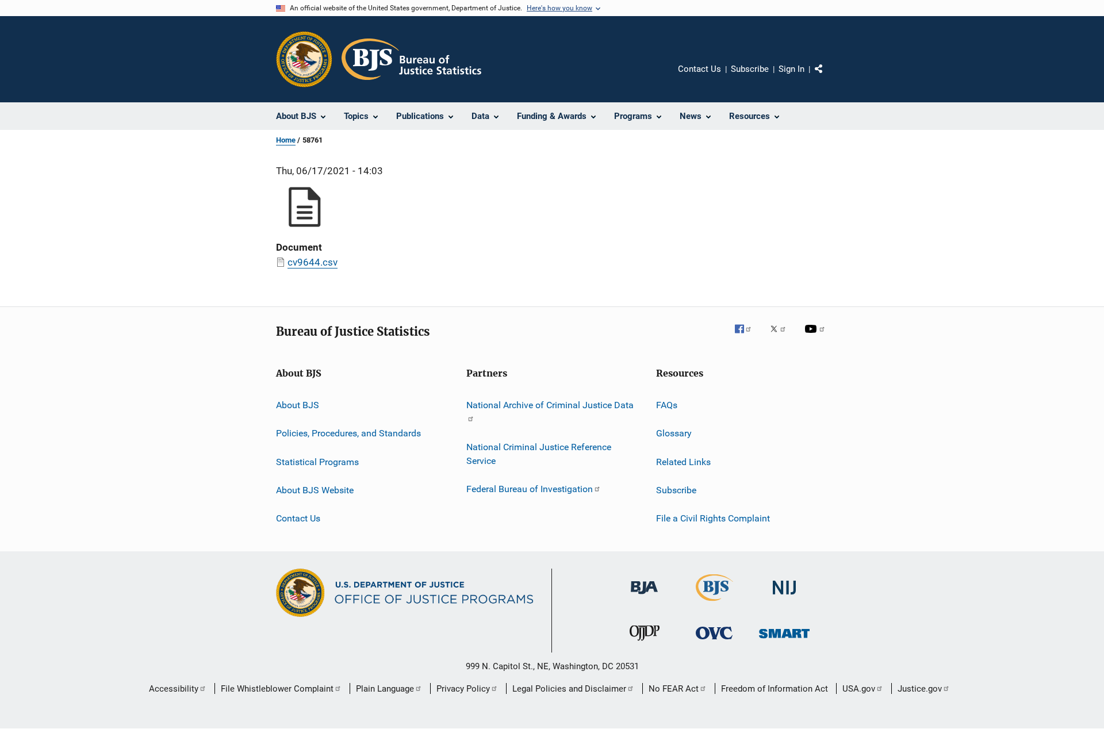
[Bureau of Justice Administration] (644, 596)
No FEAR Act (674, 689)
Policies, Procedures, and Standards (348, 433)
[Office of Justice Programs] (304, 59)
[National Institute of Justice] (784, 596)
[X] (782, 337)
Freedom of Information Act (774, 689)
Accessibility (173, 689)
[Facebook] (747, 337)
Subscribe (750, 69)
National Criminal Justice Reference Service (538, 454)
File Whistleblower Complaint (277, 689)
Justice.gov (920, 689)
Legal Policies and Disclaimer (569, 689)
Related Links (683, 461)
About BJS (297, 405)
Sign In (791, 69)
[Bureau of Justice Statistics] (714, 603)
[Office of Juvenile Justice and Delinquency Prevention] (645, 643)
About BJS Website (315, 490)
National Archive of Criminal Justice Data (550, 405)
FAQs (666, 405)
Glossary (674, 433)
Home (286, 140)
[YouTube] (816, 337)
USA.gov (858, 689)
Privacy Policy (463, 689)
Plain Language (385, 689)
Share (828, 77)
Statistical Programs (317, 461)
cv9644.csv (313, 262)
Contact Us (699, 69)
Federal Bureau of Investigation (529, 489)
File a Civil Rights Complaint (713, 518)
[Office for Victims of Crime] (714, 641)
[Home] (411, 59)
